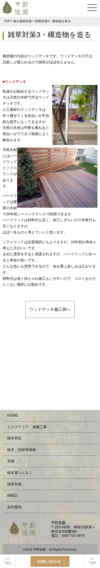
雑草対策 (14, 484)
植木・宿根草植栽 (21, 450)
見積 (10, 461)
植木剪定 (14, 438)
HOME (12, 415)
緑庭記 (12, 495)
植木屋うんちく (19, 473)
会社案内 (14, 507)
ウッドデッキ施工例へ (50, 309)
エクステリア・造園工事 (27, 427)
